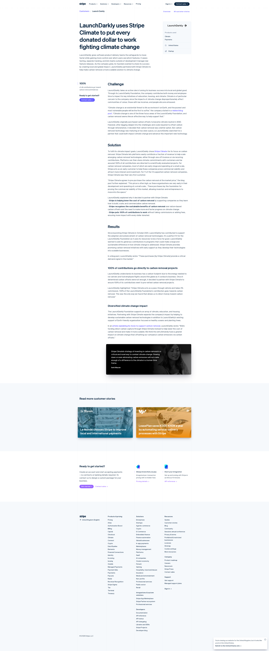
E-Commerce (141, 532)
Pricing (138, 4)
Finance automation (143, 537)
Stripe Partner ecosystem (145, 601)
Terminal (111, 590)
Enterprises (140, 520)
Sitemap (168, 546)
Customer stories (171, 523)
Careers (167, 563)
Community (169, 529)
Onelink (110, 564)
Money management (143, 549)
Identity (110, 555)
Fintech (139, 564)
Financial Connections (116, 552)
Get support (169, 580)
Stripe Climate (160, 151)
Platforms (139, 552)
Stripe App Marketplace (144, 598)
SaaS (138, 555)
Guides (167, 520)
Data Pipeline (112, 546)
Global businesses (143, 540)
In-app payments (142, 543)
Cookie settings (170, 549)
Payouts (111, 576)
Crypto (110, 543)
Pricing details (142, 481)
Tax (109, 587)
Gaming (139, 567)
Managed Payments (115, 567)
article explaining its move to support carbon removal (136, 326)
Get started (85, 486)
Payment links (113, 570)
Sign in (168, 4)
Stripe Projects (141, 627)
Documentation (142, 613)
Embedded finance (143, 534)
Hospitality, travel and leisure (146, 570)
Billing (110, 529)
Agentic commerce (143, 526)
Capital (110, 532)
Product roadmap (171, 560)
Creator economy (142, 561)
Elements (111, 549)
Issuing (110, 561)
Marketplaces (141, 546)
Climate (110, 537)
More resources (170, 552)
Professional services (144, 582)
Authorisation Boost (115, 526)
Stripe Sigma (112, 585)
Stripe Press (169, 569)
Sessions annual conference (175, 532)
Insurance (139, 573)
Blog (166, 526)
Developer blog (141, 630)
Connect (111, 540)
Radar (110, 579)
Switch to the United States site (227, 646)
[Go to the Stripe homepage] (82, 516)
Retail (138, 587)
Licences (168, 543)
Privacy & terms (170, 534)
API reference (170, 481)
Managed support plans (173, 583)
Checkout (111, 534)
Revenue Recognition (115, 582)
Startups (139, 523)
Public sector (141, 585)
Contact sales (181, 4)
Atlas (110, 523)
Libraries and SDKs (143, 624)
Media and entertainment (145, 576)
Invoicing (111, 558)
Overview (166, 11)
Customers (84, 11)
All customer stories (182, 11)
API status (140, 619)
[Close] (264, 640)
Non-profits (140, 579)
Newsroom (169, 566)
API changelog (141, 622)
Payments (111, 573)
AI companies (141, 558)
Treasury (111, 593)
